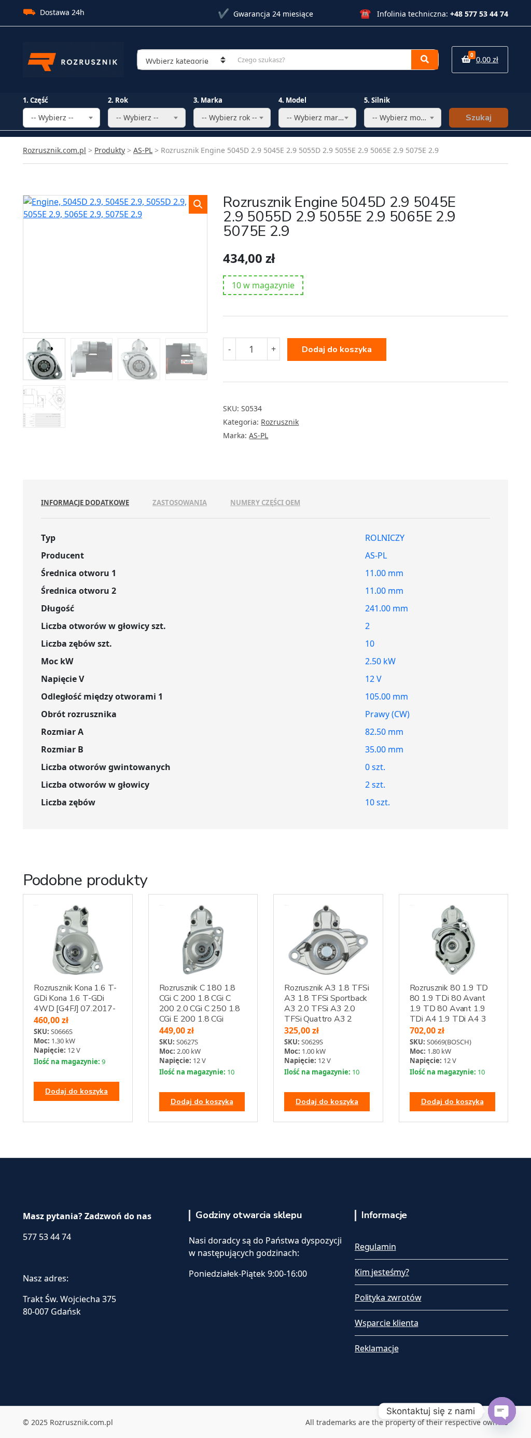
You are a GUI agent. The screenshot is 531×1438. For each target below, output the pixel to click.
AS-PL (258, 435)
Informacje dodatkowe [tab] (85, 502)
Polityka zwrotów (388, 1297)
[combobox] (61, 118)
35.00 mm (384, 749)
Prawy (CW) (387, 714)
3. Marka (207, 100)
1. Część (35, 100)
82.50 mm (384, 731)
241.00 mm (386, 608)
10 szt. (377, 802)
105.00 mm (386, 696)
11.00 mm (384, 573)
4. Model (292, 100)
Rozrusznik (280, 422)
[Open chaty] (502, 1411)
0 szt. (375, 767)
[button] (198, 204)
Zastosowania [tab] (179, 502)
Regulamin (375, 1246)
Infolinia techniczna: (433, 14)
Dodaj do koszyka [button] (76, 1091)
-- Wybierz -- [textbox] (52, 117)
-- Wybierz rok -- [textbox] (229, 117)
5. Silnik (377, 100)
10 (369, 643)
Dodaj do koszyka (337, 349)
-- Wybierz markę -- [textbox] (320, 117)
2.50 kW (380, 661)
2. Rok (118, 100)
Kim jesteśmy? (382, 1272)
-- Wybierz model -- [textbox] (405, 117)
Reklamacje (376, 1348)
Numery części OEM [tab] (265, 502)
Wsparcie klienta (386, 1323)
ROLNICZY (384, 537)
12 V (373, 679)
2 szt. (375, 784)
